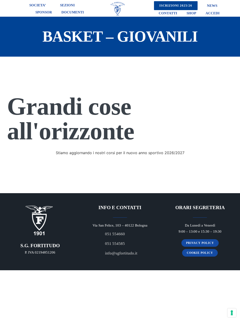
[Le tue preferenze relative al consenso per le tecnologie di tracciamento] (231, 312)
